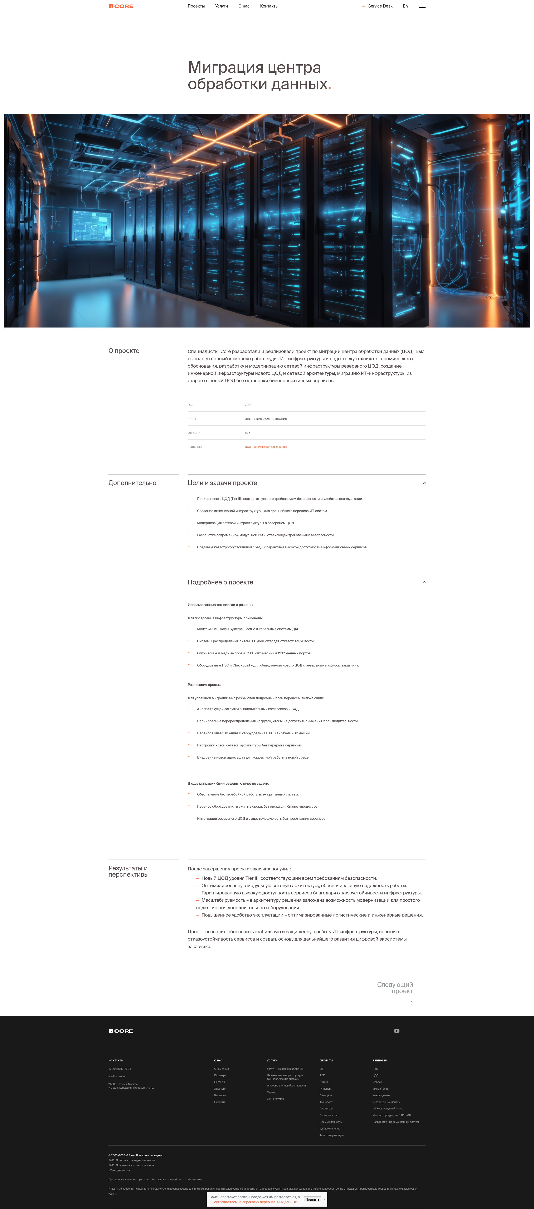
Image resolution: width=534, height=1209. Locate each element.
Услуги (221, 6)
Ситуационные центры (386, 1102)
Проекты (196, 6)
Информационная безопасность (286, 1085)
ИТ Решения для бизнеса (388, 1108)
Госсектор (326, 1108)
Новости (219, 1102)
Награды (219, 1082)
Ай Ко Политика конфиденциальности (131, 1160)
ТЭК (322, 1075)
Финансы (325, 1088)
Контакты (269, 6)
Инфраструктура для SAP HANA (392, 1115)
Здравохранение (330, 1128)
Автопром (326, 1095)
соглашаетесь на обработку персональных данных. (255, 1202)
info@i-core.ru (116, 1076)
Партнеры (220, 1075)
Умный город (380, 1088)
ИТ (321, 1068)
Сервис (271, 1092)
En (405, 6)
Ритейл (324, 1082)
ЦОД (375, 1075)
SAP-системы (275, 1099)
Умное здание (381, 1095)
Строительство (329, 1115)
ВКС (375, 1068)
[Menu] (422, 6)
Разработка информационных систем (396, 1121)
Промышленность (331, 1121)
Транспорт (326, 1102)
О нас (244, 6)
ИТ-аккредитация (119, 1170)
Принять (312, 1199)
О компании (221, 1068)
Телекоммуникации (332, 1135)
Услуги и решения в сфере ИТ (285, 1068)
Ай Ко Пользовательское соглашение (131, 1165)
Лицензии (220, 1088)
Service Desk (379, 6)
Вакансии (220, 1095)
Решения (380, 1060)
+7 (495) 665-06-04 (119, 1068)
